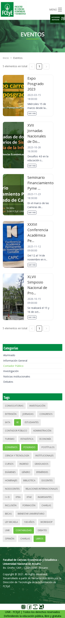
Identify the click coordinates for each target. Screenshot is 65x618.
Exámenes (10, 472)
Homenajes (11, 480)
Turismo (9, 438)
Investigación (11, 371)
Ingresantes (44, 497)
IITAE (29, 497)
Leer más (32, 113)
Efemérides (42, 472)
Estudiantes (31, 422)
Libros (39, 538)
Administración (42, 430)
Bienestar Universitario (31, 513)
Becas (8, 513)
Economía (45, 438)
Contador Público (13, 366)
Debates (8, 381)
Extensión (10, 414)
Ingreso (24, 463)
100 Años (29, 522)
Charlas (46, 505)
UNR (7, 530)
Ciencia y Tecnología (17, 455)
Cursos (9, 463)
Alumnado (9, 355)
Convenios (11, 447)
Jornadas (28, 414)
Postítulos (48, 447)
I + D (7, 497)
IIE (17, 422)
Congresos (46, 414)
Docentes (47, 480)
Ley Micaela (11, 522)
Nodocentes (12, 488)
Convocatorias (14, 405)
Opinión (9, 538)
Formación (29, 505)
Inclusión (10, 505)
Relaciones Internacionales (42, 488)
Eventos (18, 58)
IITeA (18, 497)
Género (26, 472)
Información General (15, 360)
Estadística (27, 438)
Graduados (41, 463)
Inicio (6, 58)
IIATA (7, 422)
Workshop (46, 522)
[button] (57, 18)
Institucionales (44, 455)
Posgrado (29, 447)
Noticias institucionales (16, 376)
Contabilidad (24, 530)
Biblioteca (29, 480)
